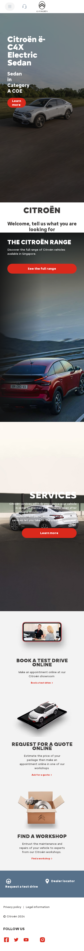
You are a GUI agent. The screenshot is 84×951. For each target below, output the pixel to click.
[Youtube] (26, 939)
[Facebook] (6, 939)
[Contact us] (24, 6)
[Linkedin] (34, 938)
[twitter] (16, 939)
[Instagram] (42, 939)
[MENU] (9, 6)
